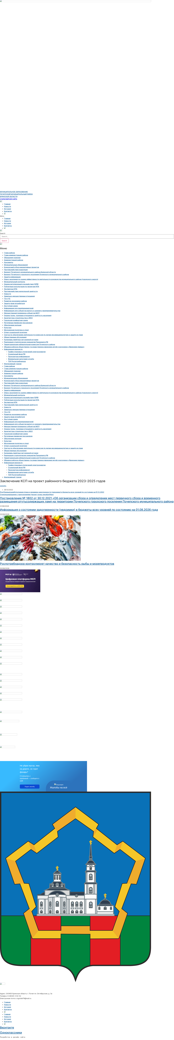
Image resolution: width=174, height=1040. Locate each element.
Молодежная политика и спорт (16, 330)
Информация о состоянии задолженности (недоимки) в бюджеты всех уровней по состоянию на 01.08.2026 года (79, 509)
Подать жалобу (30, 786)
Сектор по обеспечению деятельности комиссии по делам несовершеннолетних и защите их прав (43, 335)
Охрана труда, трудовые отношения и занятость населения (27, 315)
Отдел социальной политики (15, 332)
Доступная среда (11, 306)
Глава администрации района (16, 255)
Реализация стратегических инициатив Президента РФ (26, 342)
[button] (87, 216)
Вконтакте (7, 1027)
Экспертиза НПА (10, 289)
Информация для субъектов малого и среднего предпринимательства (32, 311)
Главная (7, 204)
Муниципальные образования (16, 265)
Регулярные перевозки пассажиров (18, 323)
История (7, 209)
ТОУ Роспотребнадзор (17, 361)
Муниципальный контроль (14, 282)
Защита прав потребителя (14, 303)
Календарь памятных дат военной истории (21, 340)
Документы (8, 262)
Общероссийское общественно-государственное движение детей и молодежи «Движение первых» (44, 347)
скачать (3, 486)
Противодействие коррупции (16, 270)
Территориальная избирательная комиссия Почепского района (29, 344)
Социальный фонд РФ (16, 354)
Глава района (9, 253)
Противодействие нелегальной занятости (21, 291)
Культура (7, 328)
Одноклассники (11, 1032)
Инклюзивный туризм (12, 364)
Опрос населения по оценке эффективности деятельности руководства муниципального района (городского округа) (51, 279)
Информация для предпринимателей (18, 308)
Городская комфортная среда (16, 320)
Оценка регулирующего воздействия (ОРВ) (21, 284)
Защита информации (12, 277)
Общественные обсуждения (15, 337)
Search (2, 233)
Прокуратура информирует (19, 356)
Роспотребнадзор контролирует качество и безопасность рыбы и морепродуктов (57, 563)
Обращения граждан (12, 258)
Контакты (8, 211)
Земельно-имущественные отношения (19, 296)
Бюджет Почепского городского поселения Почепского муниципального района (36, 274)
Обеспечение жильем (12, 325)
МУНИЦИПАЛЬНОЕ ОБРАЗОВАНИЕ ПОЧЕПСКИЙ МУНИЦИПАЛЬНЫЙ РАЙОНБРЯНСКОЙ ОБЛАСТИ (16, 194)
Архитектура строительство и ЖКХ (18, 318)
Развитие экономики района (15, 301)
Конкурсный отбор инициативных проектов (21, 267)
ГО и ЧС (7, 299)
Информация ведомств (13, 349)
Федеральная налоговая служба (21, 359)
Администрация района (13, 260)
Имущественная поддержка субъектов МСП (21, 313)
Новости (7, 206)
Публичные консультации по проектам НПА (21, 287)
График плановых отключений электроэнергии (27, 352)
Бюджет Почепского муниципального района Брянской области (30, 272)
